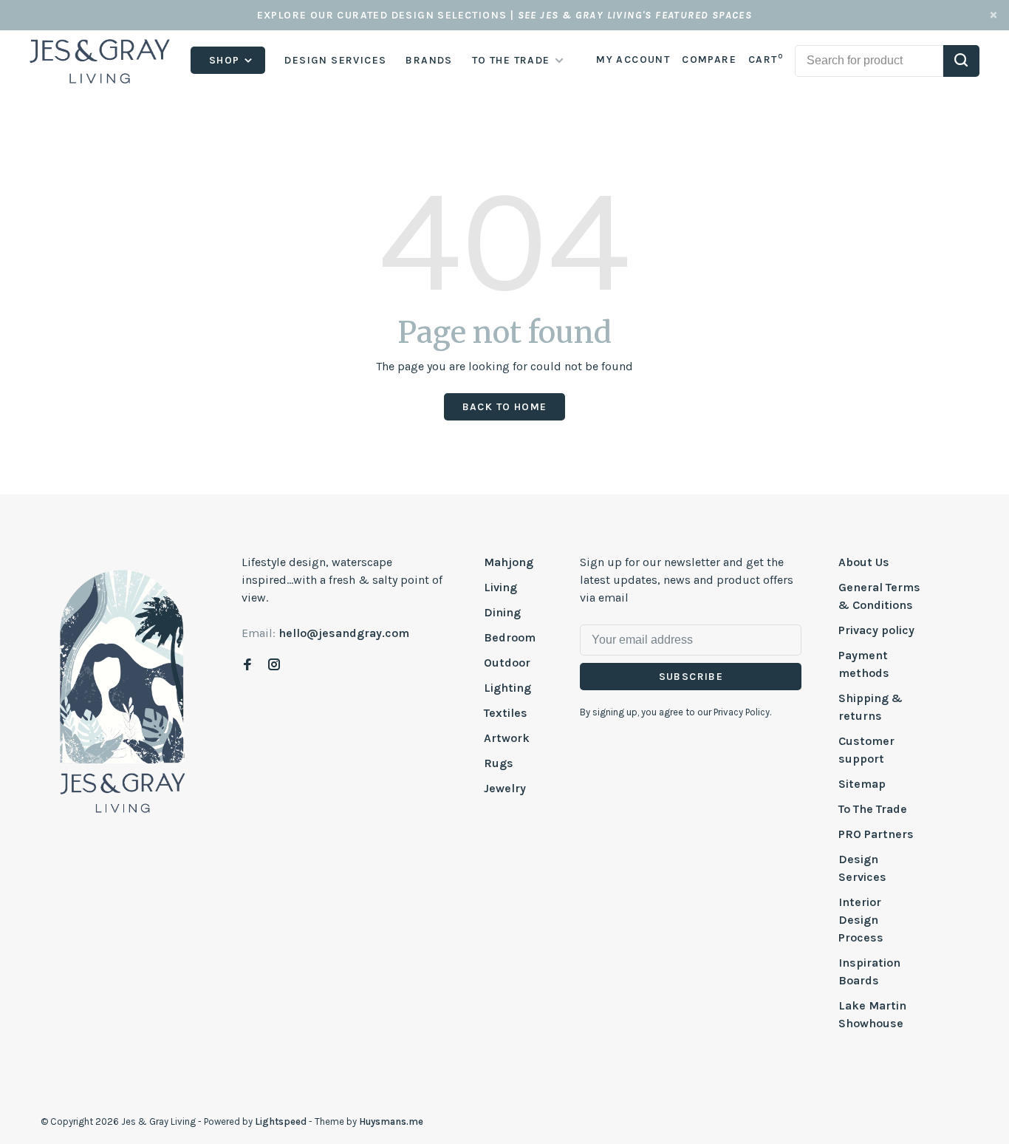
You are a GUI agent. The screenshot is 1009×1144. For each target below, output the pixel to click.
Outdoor (507, 663)
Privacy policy (876, 630)
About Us (863, 562)
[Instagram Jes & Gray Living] (274, 665)
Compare (709, 59)
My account (633, 59)
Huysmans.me (391, 1121)
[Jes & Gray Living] (123, 690)
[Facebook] (247, 665)
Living (500, 587)
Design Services (335, 60)
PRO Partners (876, 834)
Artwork (507, 738)
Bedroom (510, 637)
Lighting (507, 688)
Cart (765, 59)
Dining (502, 612)
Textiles (505, 713)
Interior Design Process (860, 919)
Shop (226, 60)
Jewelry (505, 788)
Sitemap (862, 784)
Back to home (504, 407)
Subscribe (691, 676)
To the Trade (511, 60)
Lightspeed (281, 1121)
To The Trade (872, 809)
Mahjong (508, 562)
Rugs (498, 763)
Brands (429, 60)
